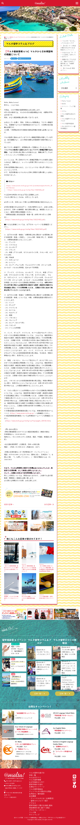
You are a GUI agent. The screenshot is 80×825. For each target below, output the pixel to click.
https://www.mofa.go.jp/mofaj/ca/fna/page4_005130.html (28, 421)
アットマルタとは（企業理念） (43, 798)
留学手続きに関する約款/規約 (40, 805)
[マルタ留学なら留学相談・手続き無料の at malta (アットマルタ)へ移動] (5, 37)
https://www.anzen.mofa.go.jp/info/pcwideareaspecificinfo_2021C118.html (29, 186)
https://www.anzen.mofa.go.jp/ (22, 413)
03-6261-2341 (11, 781)
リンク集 (32, 812)
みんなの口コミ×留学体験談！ (68, 127)
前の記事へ (9, 504)
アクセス (32, 803)
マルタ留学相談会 (68, 123)
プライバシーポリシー (37, 810)
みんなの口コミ (35, 777)
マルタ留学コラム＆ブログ (68, 120)
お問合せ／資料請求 (37, 793)
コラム (14, 58)
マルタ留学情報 (35, 779)
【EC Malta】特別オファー (68, 69)
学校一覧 (32, 775)
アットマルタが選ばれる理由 (40, 791)
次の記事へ (48, 504)
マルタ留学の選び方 (37, 772)
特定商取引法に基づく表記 (39, 807)
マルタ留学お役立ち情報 (68, 115)
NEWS (64, 104)
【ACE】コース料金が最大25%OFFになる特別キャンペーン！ (68, 48)
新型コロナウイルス (24, 58)
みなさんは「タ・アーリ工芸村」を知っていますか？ (68, 54)
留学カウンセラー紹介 (39, 800)
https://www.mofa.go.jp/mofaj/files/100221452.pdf (26, 190)
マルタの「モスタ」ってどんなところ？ (68, 42)
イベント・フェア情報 (68, 107)
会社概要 (32, 796)
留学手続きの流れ (36, 784)
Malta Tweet (66, 101)
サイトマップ (34, 814)
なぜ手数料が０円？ (37, 782)
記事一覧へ (38, 693)
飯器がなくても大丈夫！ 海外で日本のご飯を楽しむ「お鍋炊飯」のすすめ (68, 62)
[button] (3, 614)
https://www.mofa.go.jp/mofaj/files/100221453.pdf (26, 229)
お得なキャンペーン (37, 786)
